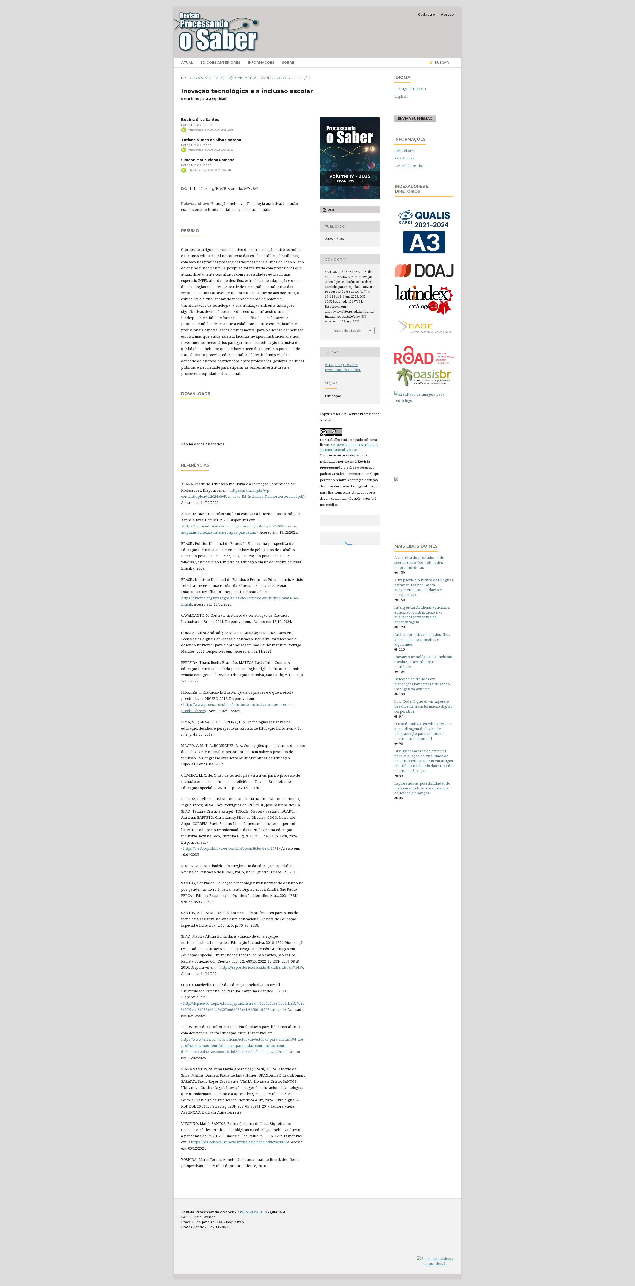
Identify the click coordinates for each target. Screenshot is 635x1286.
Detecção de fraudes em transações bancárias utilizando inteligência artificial (422, 684)
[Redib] (424, 397)
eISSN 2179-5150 (252, 1212)
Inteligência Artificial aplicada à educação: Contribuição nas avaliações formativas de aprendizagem (422, 614)
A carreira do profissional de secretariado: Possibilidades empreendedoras (419, 562)
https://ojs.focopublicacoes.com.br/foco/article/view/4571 (230, 848)
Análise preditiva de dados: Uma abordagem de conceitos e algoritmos (422, 639)
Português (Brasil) (410, 89)
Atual (187, 62)
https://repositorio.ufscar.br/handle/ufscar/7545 (260, 967)
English (401, 96)
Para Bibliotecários (408, 165)
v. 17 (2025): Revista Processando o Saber (253, 78)
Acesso (447, 14)
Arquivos (203, 78)
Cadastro (426, 14)
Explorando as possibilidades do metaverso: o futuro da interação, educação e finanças (423, 788)
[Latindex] (424, 316)
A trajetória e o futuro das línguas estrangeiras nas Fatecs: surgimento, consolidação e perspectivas (423, 587)
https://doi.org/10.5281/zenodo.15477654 (224, 188)
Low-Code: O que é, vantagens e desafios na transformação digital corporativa (423, 706)
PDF (331, 210)
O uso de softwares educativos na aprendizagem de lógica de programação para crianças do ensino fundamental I (423, 731)
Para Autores (404, 158)
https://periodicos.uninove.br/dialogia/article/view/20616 (239, 1142)
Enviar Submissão (415, 118)
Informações (261, 62)
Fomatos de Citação (344, 331)
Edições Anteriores (220, 62)
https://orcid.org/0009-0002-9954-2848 (210, 149)
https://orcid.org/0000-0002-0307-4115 (210, 170)
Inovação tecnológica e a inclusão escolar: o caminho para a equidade (423, 661)
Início (186, 78)
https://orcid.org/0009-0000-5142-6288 (210, 129)
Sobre (288, 62)
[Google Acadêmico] (424, 437)
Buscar (441, 62)
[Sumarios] (396, 479)
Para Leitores (404, 150)
